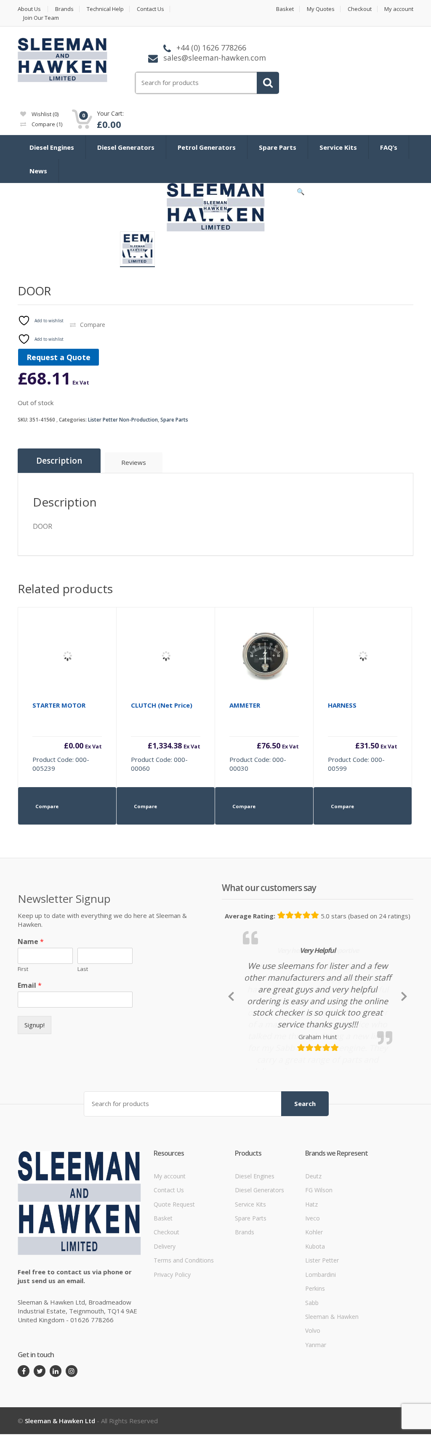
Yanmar (315, 1419)
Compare (46, 124)
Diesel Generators (125, 147)
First (23, 969)
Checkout (360, 9)
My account (398, 9)
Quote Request (174, 1279)
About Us (29, 9)
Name (31, 941)
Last (82, 969)
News (38, 171)
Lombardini (320, 1349)
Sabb (312, 1377)
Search (305, 1178)
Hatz (311, 1279)
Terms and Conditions (184, 1335)
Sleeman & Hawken (332, 1391)
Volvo (312, 1405)
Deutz (313, 1251)
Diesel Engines (51, 147)
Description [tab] (59, 460)
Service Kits (338, 147)
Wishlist (44, 114)
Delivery (165, 1321)
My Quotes (321, 9)
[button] (301, 193)
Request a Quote (58, 357)
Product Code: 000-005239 (67, 736)
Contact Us (150, 9)
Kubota (315, 1321)
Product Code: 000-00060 (165, 736)
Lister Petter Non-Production (123, 419)
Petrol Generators (207, 147)
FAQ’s (388, 147)
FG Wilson (319, 1265)
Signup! (34, 1025)
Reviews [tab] (133, 462)
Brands (64, 9)
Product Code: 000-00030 (264, 736)
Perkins (315, 1363)
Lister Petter (322, 1335)
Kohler (314, 1307)
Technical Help (105, 9)
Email (30, 985)
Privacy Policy (172, 1349)
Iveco (312, 1293)
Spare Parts (277, 147)
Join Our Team (41, 18)
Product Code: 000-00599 (362, 736)
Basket (285, 9)
